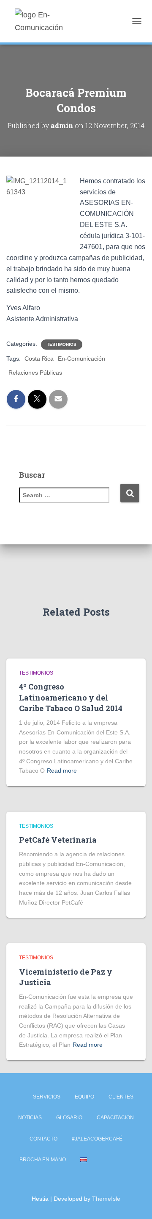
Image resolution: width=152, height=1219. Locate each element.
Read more (62, 770)
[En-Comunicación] (56, 21)
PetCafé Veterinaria (58, 840)
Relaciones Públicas (35, 372)
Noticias (30, 1118)
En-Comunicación (81, 358)
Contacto (43, 1139)
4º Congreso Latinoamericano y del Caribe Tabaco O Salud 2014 (70, 697)
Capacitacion (115, 1118)
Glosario (69, 1118)
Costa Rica (39, 358)
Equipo (84, 1097)
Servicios (46, 1097)
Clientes (121, 1097)
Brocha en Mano (42, 1160)
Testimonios (61, 344)
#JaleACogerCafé (97, 1139)
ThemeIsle (106, 1198)
